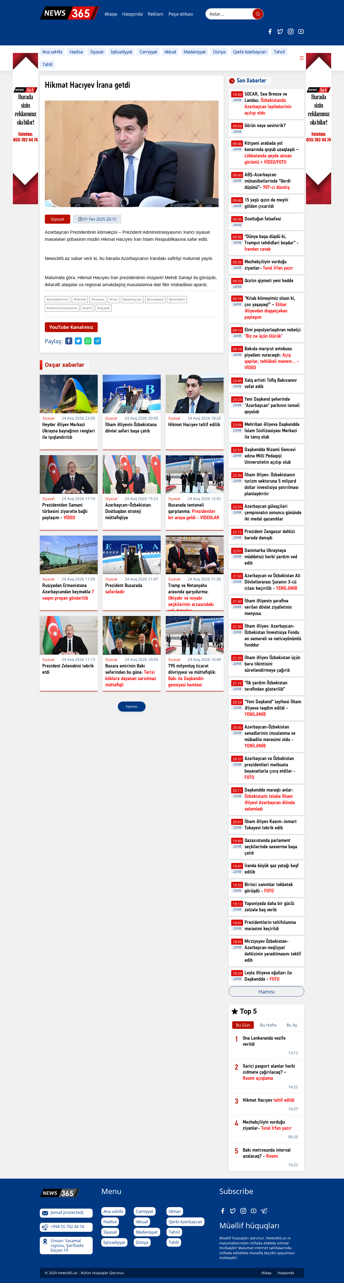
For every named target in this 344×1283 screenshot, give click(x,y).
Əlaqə (111, 14)
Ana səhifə (52, 52)
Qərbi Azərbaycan (249, 52)
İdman (175, 1211)
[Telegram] (97, 340)
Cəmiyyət (148, 52)
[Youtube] (301, 31)
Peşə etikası (180, 14)
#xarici (87, 308)
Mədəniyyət (194, 52)
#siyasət (103, 308)
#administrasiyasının (62, 308)
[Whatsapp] (87, 340)
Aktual (170, 52)
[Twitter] (280, 31)
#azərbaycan (132, 299)
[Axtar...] (257, 13)
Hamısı (131, 706)
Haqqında (132, 14)
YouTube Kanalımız (71, 327)
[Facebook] (270, 31)
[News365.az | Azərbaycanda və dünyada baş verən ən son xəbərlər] (69, 13)
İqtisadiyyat (121, 52)
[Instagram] (290, 31)
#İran (114, 299)
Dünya (219, 52)
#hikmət (80, 299)
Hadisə (76, 52)
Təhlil (47, 64)
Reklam (155, 14)
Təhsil (279, 52)
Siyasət (96, 52)
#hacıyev (98, 299)
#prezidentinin (57, 299)
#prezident (177, 299)
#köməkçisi (155, 299)
